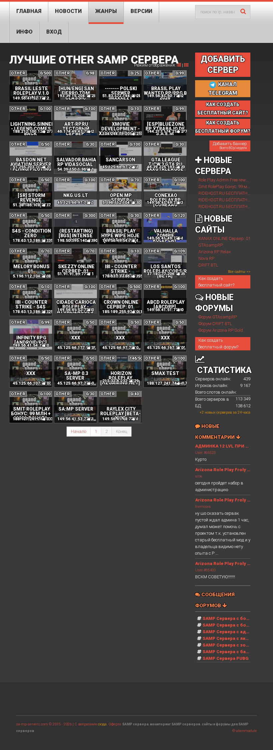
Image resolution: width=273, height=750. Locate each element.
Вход (54, 32)
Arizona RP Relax (214, 251)
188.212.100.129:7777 (34, 131)
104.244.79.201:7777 (122, 133)
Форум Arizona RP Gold (220, 330)
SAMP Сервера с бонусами (232, 625)
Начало (78, 431)
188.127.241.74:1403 (33, 419)
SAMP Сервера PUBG (225, 658)
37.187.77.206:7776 (166, 274)
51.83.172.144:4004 (121, 96)
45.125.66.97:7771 (120, 347)
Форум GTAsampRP (217, 316)
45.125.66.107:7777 (32, 383)
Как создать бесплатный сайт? (216, 281)
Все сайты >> (239, 272)
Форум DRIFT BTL (215, 323)
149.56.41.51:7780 (164, 309)
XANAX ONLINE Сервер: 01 (224, 238)
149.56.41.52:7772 (30, 98)
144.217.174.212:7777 (168, 131)
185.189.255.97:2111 (122, 311)
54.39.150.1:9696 (74, 169)
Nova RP (206, 258)
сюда (102, 724)
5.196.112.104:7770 (121, 202)
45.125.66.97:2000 (120, 167)
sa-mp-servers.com (32, 724)
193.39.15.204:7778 (76, 96)
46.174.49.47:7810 (75, 131)
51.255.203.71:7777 (32, 167)
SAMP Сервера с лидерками (233, 638)
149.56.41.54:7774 (120, 240)
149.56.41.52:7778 (75, 309)
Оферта (115, 724)
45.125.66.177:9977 (76, 347)
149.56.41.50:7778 (164, 96)
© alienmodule (244, 731)
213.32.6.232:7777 (120, 381)
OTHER (18, 73)
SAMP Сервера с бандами (231, 651)
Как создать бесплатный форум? (218, 343)
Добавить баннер (230, 145)
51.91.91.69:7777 (74, 274)
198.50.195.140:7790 (77, 240)
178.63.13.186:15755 (122, 276)
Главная (28, 11)
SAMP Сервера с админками (234, 631)
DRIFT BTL (208, 265)
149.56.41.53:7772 (75, 419)
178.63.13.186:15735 (33, 240)
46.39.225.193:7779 (166, 167)
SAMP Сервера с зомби (228, 645)
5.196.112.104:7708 (32, 276)
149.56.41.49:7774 (164, 238)
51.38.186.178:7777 (32, 205)
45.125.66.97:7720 (75, 202)
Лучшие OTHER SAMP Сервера (93, 59)
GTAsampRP (210, 245)
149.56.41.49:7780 (164, 202)
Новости (68, 11)
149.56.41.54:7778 (30, 345)
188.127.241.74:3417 (167, 383)
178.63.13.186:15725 (33, 311)
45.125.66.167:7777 (166, 347)
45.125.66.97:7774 (75, 383)
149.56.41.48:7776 (120, 419)
